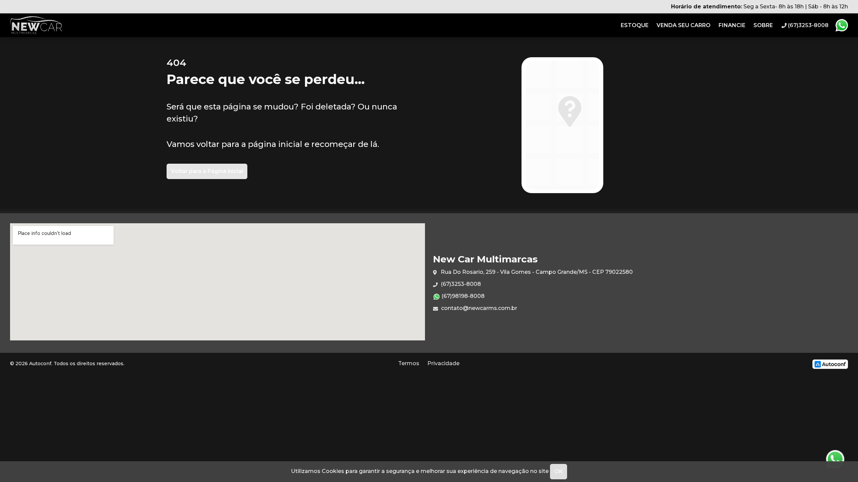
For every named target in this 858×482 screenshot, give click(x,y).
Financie (732, 25)
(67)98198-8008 (462, 296)
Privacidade (443, 363)
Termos (408, 363)
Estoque (635, 25)
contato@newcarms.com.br (478, 308)
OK (558, 471)
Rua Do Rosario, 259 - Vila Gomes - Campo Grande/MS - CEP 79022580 (536, 272)
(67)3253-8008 (460, 284)
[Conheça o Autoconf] (830, 363)
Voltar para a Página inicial (207, 171)
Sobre (763, 25)
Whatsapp (841, 25)
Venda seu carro (684, 25)
